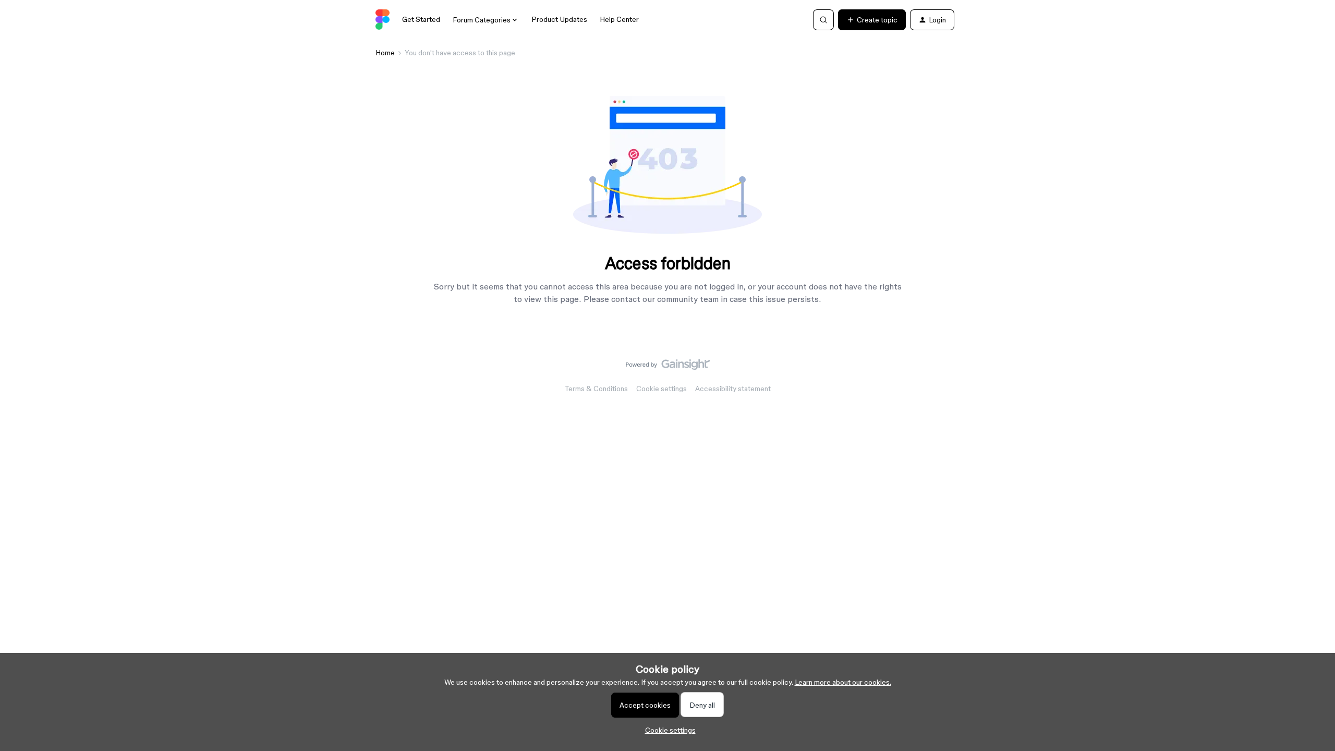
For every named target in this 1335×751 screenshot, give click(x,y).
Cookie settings (661, 388)
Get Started (421, 19)
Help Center (619, 19)
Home (385, 53)
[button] (872, 19)
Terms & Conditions (596, 388)
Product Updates (559, 19)
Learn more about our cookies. (843, 682)
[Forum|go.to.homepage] (382, 19)
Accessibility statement (733, 388)
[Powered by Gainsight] (668, 367)
